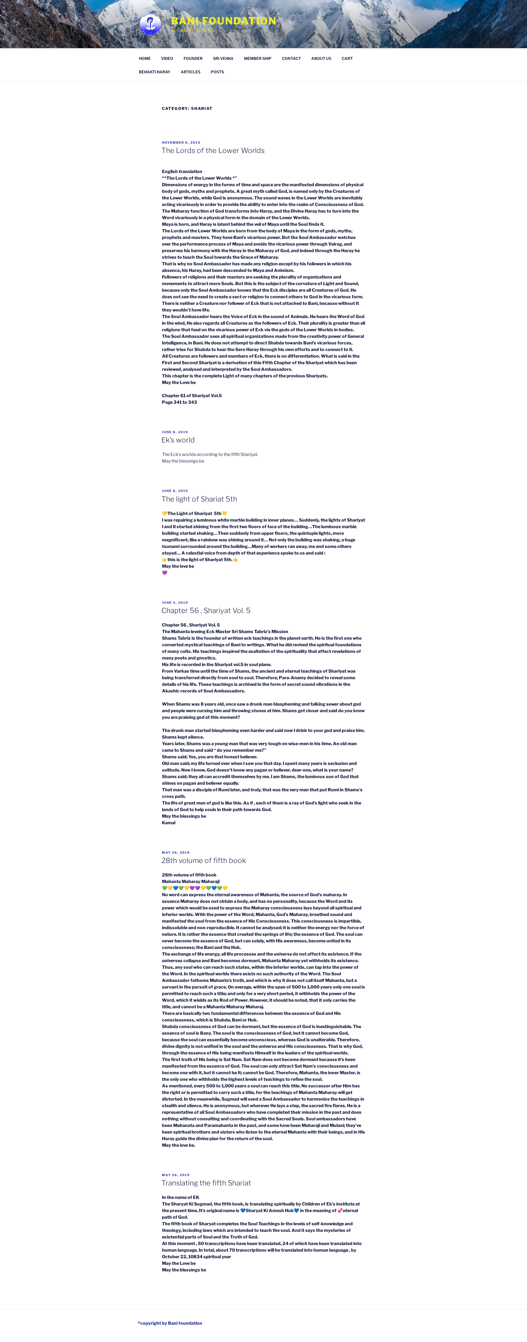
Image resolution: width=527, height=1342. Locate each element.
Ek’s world (178, 440)
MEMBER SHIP (257, 58)
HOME (145, 58)
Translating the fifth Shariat (206, 1183)
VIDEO (167, 58)
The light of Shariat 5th (199, 499)
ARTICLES (190, 71)
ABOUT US (321, 58)
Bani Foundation (224, 21)
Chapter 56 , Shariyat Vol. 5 (206, 610)
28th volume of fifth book (203, 860)
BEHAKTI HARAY (154, 71)
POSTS (217, 71)
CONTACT (291, 58)
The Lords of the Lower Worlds (213, 150)
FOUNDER (193, 58)
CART (347, 58)
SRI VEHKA (223, 58)
